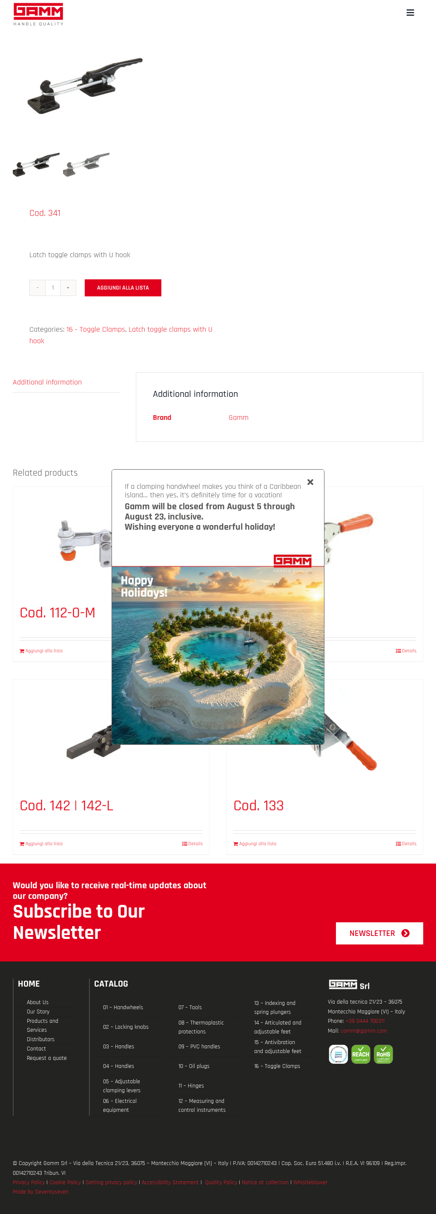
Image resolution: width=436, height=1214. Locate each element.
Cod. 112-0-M (57, 613)
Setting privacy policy (111, 1182)
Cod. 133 (258, 805)
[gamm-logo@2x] (38, 6)
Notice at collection (265, 1182)
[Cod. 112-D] (325, 541)
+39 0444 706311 (365, 1021)
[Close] (310, 482)
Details (409, 651)
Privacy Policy (29, 1182)
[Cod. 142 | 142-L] (111, 734)
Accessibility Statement (170, 1182)
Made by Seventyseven (41, 1192)
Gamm (239, 417)
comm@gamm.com (364, 1031)
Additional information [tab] (47, 382)
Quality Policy (221, 1182)
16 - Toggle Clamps (95, 329)
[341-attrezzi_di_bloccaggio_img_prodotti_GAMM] (111, 83)
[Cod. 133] (325, 734)
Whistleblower (310, 1182)
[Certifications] (375, 1054)
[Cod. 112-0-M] (111, 541)
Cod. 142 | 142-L (66, 805)
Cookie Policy (65, 1182)
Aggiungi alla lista (123, 288)
